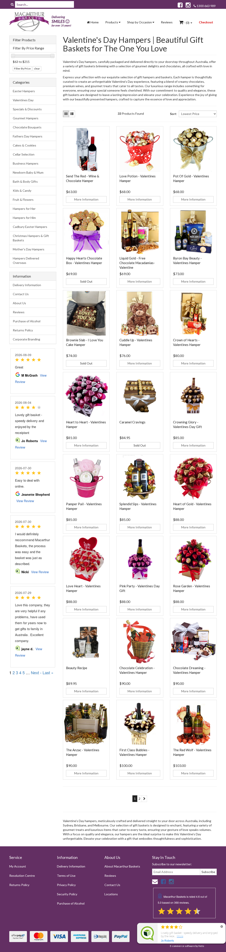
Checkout (206, 22)
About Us (19, 303)
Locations (111, 894)
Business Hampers (25, 163)
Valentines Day (23, 100)
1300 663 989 (206, 6)
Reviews (167, 22)
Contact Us (21, 294)
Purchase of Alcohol (26, 321)
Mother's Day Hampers (28, 249)
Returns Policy (23, 330)
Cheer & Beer (21, 934)
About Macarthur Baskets (122, 866)
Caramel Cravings (132, 422)
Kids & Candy (22, 190)
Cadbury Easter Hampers (30, 227)
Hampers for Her (24, 208)
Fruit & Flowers (23, 199)
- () (186, 22)
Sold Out (86, 281)
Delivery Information (27, 285)
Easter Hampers (24, 91)
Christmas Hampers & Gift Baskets (31, 238)
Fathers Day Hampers (27, 136)
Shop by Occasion (140, 22)
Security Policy (67, 894)
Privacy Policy (66, 885)
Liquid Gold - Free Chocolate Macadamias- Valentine (137, 262)
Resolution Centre (22, 875)
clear (37, 68)
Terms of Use (66, 875)
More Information (86, 199)
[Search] (12, 4)
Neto (201, 945)
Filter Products (24, 40)
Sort (172, 114)
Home (94, 22)
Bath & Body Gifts (25, 181)
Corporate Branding (26, 339)
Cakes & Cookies (24, 145)
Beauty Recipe (76, 668)
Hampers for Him (24, 218)
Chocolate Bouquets (27, 127)
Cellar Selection (23, 154)
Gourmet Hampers (25, 118)
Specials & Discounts (27, 109)
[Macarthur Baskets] (41, 22)
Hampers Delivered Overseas (26, 260)
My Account (17, 866)
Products (112, 22)
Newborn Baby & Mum (28, 172)
